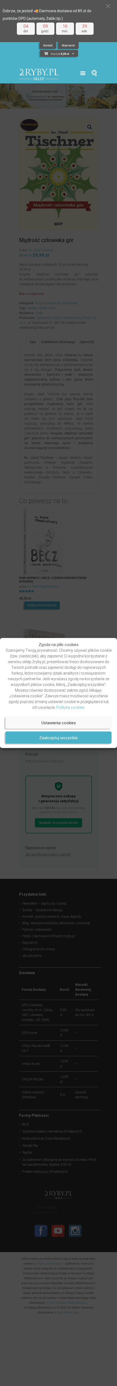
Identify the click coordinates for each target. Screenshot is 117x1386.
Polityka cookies (70, 707)
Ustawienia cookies (58, 722)
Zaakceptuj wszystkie (58, 737)
